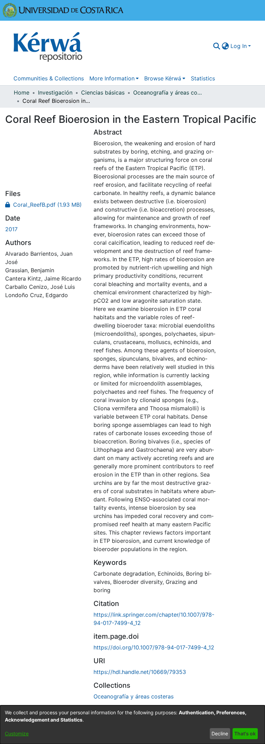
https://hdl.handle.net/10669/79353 (140, 671)
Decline (220, 733)
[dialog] (132, 724)
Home (21, 92)
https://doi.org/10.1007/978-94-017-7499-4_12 (154, 647)
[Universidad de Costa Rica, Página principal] (63, 9)
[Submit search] (217, 46)
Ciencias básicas (103, 92)
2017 (11, 229)
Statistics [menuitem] (203, 78)
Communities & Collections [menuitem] (48, 78)
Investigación (55, 92)
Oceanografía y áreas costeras (167, 92)
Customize (17, 733)
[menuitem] (225, 46)
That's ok (245, 733)
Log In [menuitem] (238, 45)
